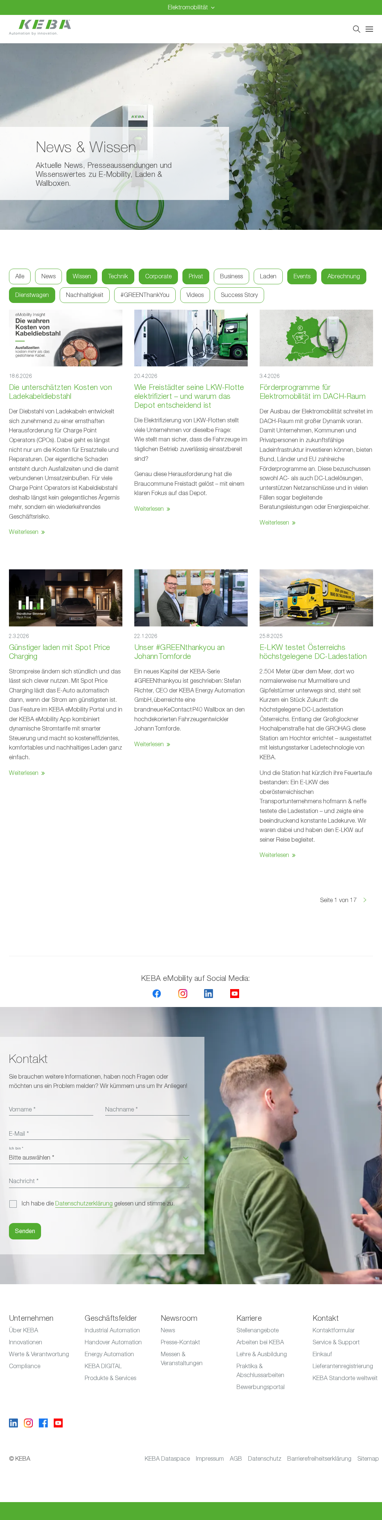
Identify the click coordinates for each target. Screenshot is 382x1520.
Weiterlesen (23, 532)
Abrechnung (344, 276)
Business (231, 276)
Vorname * (22, 1110)
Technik (118, 276)
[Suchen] (356, 29)
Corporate (158, 276)
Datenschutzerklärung (84, 1204)
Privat (196, 276)
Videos (195, 295)
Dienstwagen (32, 295)
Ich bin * (16, 1148)
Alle (19, 276)
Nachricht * (23, 1181)
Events (302, 276)
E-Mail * (19, 1134)
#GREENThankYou (144, 295)
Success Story (239, 295)
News (48, 276)
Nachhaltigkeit (84, 295)
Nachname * (121, 1110)
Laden (268, 276)
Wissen (82, 276)
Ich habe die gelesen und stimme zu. (98, 1204)
